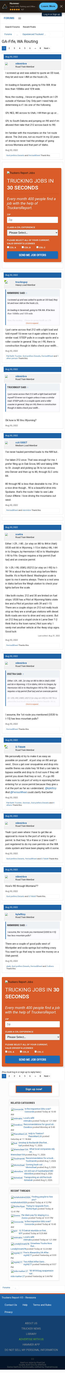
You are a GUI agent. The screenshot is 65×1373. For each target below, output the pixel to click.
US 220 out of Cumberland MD (38, 1171)
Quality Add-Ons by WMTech (32, 1365)
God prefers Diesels (15, 155)
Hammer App (31, 1344)
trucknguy (22, 282)
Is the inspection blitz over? (38, 1109)
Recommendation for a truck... (40, 1158)
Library (31, 1334)
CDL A (12, 247)
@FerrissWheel (18, 792)
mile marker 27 (18, 1276)
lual (20, 1145)
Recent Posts (29, 27)
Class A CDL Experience (21, 227)
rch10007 (21, 442)
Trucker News (31, 1328)
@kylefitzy (50, 788)
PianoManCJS (35, 1136)
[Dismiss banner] (61, 6)
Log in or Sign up (52, 14)
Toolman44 (31, 1161)
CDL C (42, 247)
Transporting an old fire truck (38, 1177)
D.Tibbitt (20, 746)
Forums (9, 18)
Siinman (26, 803)
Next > (47, 48)
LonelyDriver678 (18, 1249)
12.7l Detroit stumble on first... (33, 1230)
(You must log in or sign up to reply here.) (21, 1072)
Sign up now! (34, 1089)
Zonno (25, 1218)
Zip (9, 214)
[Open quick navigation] (58, 34)
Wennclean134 (18, 1154)
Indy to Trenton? (36, 1133)
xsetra (19, 534)
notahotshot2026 (19, 1202)
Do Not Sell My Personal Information (31, 1350)
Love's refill (29, 1118)
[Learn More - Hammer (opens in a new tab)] (32, 6)
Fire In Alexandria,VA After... (37, 1252)
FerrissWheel (34, 155)
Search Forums (12, 27)
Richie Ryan (31, 1208)
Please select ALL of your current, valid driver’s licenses (28, 242)
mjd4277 (28, 1255)
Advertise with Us (31, 1339)
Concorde (29, 1111)
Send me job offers (32, 255)
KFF (20, 1233)
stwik (8, 966)
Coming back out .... (35, 1164)
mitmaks (28, 1121)
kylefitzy (21, 914)
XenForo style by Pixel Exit (32, 1362)
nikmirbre (21, 63)
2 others (50, 966)
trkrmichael (31, 1167)
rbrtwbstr (28, 1180)
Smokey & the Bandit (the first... (33, 1142)
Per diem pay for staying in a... (36, 1215)
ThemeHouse (51, 1367)
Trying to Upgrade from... (38, 1206)
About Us (31, 1323)
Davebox (28, 1127)
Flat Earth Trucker (14, 356)
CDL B (27, 247)
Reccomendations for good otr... (39, 1124)
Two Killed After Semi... (35, 1261)
